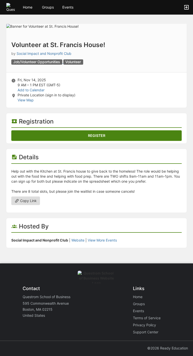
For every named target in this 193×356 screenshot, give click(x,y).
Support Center (145, 332)
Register (96, 135)
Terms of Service (147, 318)
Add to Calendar (31, 90)
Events (67, 7)
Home (137, 297)
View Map (26, 100)
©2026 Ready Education (167, 348)
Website (77, 240)
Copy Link (28, 201)
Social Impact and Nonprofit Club (44, 53)
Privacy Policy (144, 325)
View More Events (102, 240)
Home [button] (27, 7)
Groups (48, 7)
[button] (10, 7)
